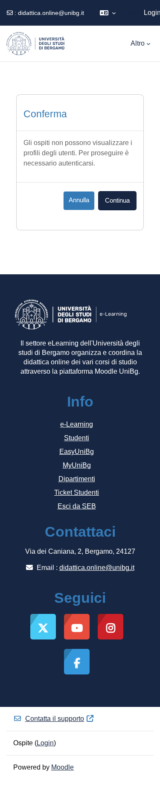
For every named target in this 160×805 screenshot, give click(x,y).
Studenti (76, 438)
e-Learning (76, 424)
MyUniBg (77, 465)
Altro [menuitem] (138, 43)
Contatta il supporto (54, 718)
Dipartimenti (76, 478)
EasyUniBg (76, 451)
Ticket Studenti (76, 492)
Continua (117, 200)
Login (45, 743)
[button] (108, 13)
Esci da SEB (77, 506)
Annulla (79, 200)
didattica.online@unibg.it (51, 12)
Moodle (62, 767)
